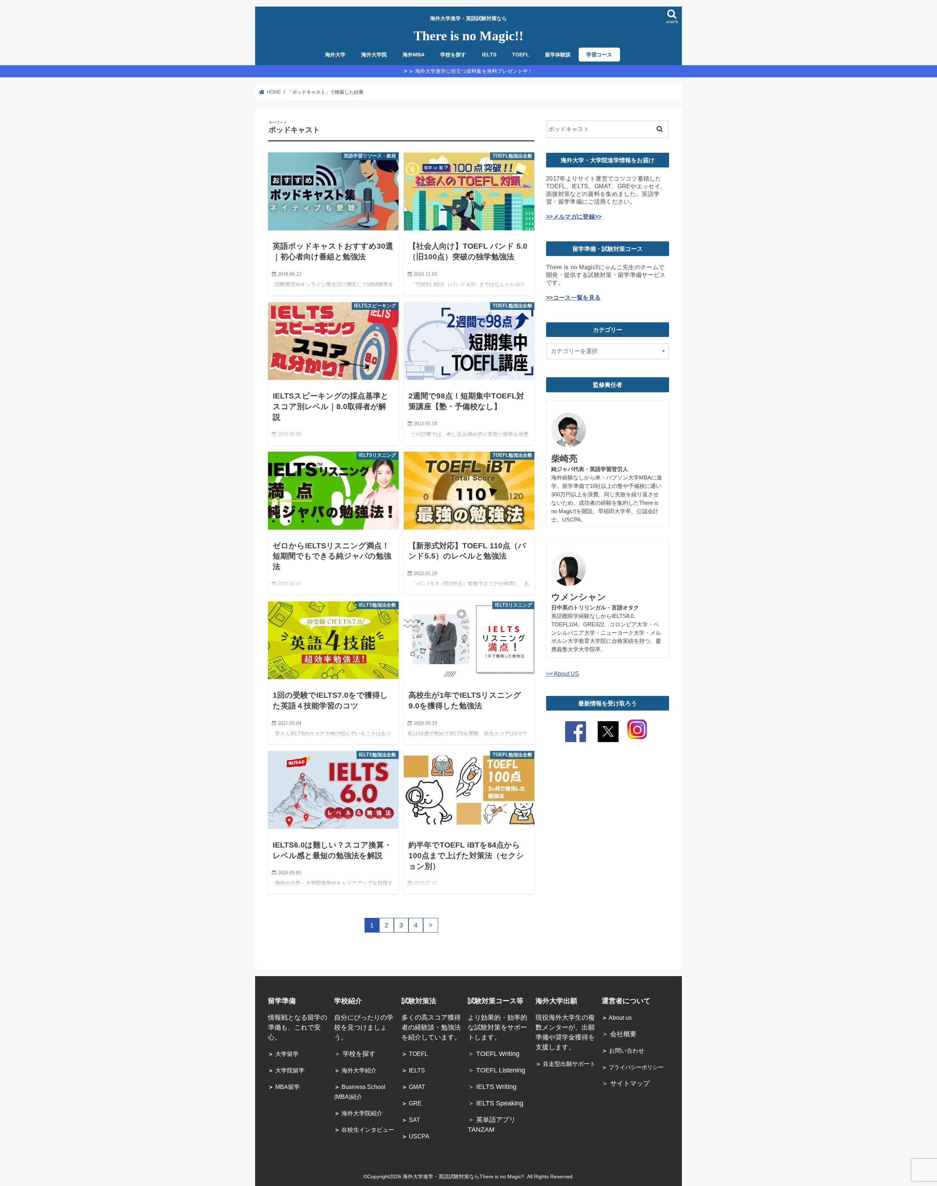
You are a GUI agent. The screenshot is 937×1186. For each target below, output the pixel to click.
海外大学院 (374, 55)
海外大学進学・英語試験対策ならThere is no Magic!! (464, 1176)
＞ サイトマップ (626, 1083)
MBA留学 (284, 1087)
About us (617, 1018)
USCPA (415, 1136)
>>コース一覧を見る (573, 297)
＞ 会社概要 (619, 1034)
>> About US (562, 673)
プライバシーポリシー (633, 1067)
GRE (412, 1103)
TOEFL (520, 55)
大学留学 (283, 1054)
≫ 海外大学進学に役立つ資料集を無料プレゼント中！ (470, 71)
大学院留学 (286, 1070)
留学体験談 (558, 55)
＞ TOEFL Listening (496, 1070)
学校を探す (453, 55)
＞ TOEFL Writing (494, 1053)
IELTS (489, 55)
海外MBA (414, 55)
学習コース (599, 55)
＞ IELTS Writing (492, 1086)
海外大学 (335, 55)
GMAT (413, 1087)
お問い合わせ (623, 1051)
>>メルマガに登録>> (574, 216)
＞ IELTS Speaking (495, 1103)
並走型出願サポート (565, 1064)
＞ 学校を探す (355, 1053)
